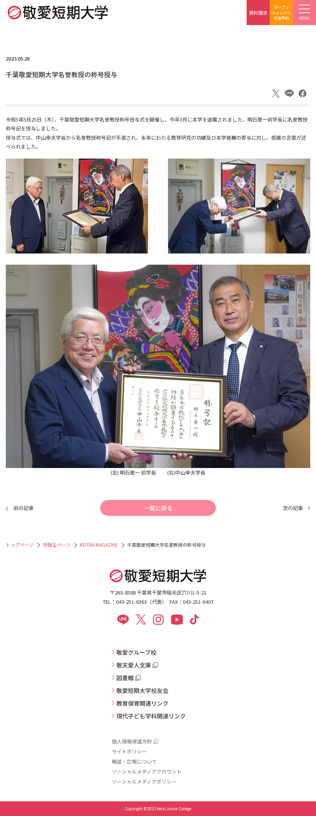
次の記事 (293, 508)
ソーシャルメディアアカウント (147, 771)
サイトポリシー (129, 751)
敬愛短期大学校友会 (142, 690)
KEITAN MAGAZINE (99, 544)
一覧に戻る (158, 508)
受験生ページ (57, 544)
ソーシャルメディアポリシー (144, 781)
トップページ (20, 544)
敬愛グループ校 (136, 652)
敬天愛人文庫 (133, 665)
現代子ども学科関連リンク (151, 716)
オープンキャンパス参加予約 (281, 12)
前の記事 (23, 508)
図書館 (125, 678)
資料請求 (258, 12)
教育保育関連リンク (142, 703)
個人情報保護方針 (132, 741)
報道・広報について (134, 761)
